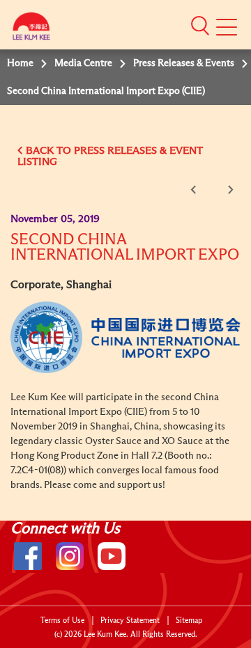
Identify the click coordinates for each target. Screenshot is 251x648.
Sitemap (189, 620)
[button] (200, 25)
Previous (195, 190)
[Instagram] (70, 556)
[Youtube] (112, 556)
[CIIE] (125, 337)
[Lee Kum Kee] (31, 29)
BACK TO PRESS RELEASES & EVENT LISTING (110, 156)
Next (228, 190)
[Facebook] (28, 556)
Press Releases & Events (183, 63)
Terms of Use (62, 620)
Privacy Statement (130, 620)
